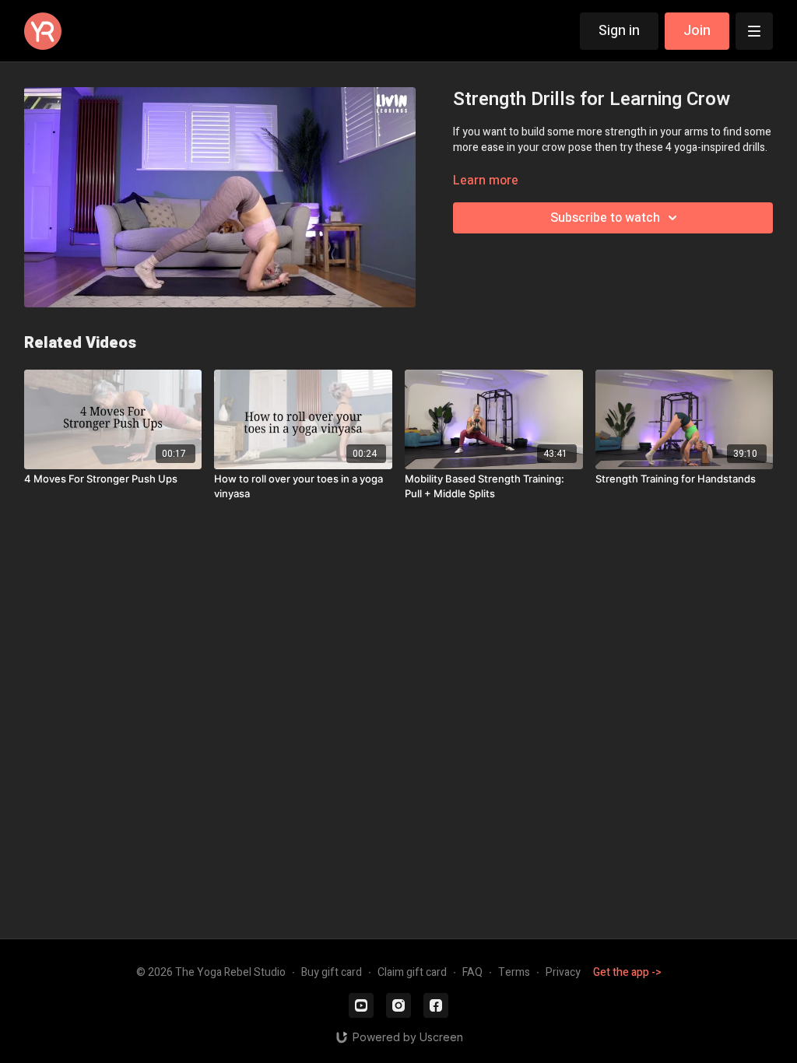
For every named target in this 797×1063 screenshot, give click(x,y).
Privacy (563, 972)
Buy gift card (331, 972)
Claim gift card (412, 972)
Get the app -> (627, 972)
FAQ (472, 972)
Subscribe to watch (605, 218)
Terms (514, 972)
